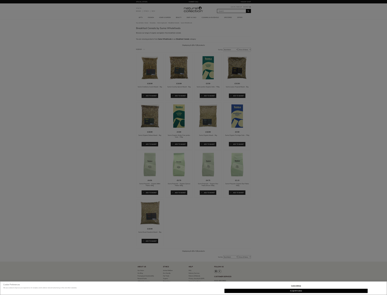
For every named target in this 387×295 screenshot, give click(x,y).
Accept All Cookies (296, 291)
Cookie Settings (296, 286)
